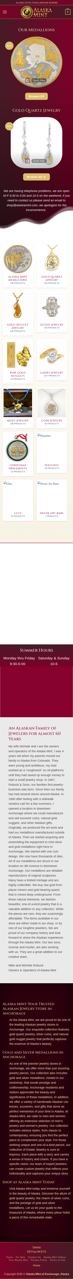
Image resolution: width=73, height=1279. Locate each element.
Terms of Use (57, 1260)
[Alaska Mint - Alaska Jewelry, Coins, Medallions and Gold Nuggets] (36, 12)
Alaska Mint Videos (54, 1257)
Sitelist (36, 1247)
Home (9, 1257)
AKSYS (41, 1251)
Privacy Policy (39, 1260)
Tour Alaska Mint (18, 1260)
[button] (5, 12)
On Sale (20, 1257)
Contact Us (34, 1257)
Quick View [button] (39, 80)
